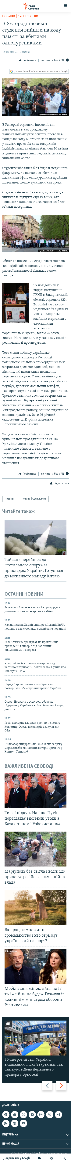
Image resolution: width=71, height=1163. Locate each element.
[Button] (27, 60)
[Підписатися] (23, 1123)
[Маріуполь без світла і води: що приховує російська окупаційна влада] (35, 849)
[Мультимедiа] (39, 1158)
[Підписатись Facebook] (5, 1114)
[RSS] (5, 1123)
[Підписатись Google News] (14, 1114)
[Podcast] (14, 1123)
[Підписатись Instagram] (40, 1114)
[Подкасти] (52, 1158)
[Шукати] (64, 1158)
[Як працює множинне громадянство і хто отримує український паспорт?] (35, 907)
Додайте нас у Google (16, 1158)
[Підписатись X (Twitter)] (23, 1114)
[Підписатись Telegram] (58, 1114)
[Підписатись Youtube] (32, 1114)
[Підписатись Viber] (49, 1114)
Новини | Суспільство (20, 16)
